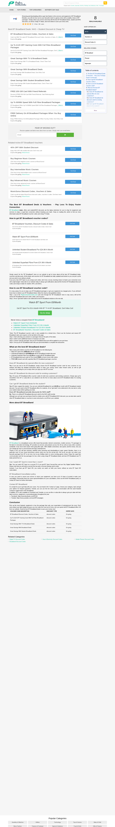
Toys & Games (77, 822)
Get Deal (73, 35)
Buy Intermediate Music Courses (25, 169)
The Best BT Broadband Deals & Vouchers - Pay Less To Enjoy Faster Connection (95, 75)
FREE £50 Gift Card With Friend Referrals (28, 91)
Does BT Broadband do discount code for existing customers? (95, 99)
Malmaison (93, 5)
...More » (60, 37)
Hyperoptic (77, 5)
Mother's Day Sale (52, 10)
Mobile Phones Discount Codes (85, 539)
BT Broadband (89, 53)
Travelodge (101, 5)
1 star (23, 24)
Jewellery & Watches (17, 822)
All (86, 31)
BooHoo (82, 5)
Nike (97, 5)
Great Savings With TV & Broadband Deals (29, 58)
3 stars (28, 24)
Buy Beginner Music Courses (23, 158)
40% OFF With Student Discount (24, 147)
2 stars (26, 24)
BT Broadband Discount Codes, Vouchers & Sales (32, 34)
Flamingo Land (87, 5)
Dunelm (72, 5)
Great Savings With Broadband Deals (27, 69)
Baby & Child (97, 822)
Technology (57, 822)
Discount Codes (90, 42)
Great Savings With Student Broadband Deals (30, 80)
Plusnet (87, 58)
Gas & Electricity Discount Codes (52, 539)
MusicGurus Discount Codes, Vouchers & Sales (31, 191)
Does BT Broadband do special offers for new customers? (95, 93)
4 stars (30, 24)
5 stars (33, 24)
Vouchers (88, 37)
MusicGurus (26, 152)
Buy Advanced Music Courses (23, 180)
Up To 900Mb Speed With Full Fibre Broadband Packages (35, 102)
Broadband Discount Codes (18, 541)
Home (11, 10)
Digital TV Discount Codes (17, 539)
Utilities (38, 822)
